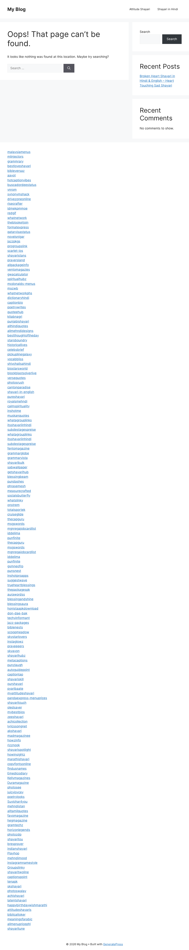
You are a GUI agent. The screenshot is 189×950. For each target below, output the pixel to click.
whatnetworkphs (19, 293)
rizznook (13, 745)
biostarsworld (17, 368)
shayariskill (15, 679)
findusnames (17, 768)
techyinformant (18, 618)
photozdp (14, 834)
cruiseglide (15, 514)
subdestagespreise (21, 429)
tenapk (12, 881)
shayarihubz (16, 655)
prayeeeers (15, 646)
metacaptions (17, 660)
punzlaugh (15, 665)
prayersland (16, 260)
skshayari (14, 886)
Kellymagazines (18, 778)
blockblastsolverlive (22, 373)
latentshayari (17, 900)
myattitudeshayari (20, 693)
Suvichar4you (17, 801)
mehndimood (17, 858)
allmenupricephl (19, 924)
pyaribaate (15, 688)
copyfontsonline (19, 764)
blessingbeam (17, 477)
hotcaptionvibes (19, 180)
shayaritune (16, 928)
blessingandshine (20, 599)
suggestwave (17, 580)
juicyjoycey (15, 792)
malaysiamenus (18, 152)
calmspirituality (18, 406)
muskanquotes (18, 415)
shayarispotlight (19, 750)
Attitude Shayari (139, 9)
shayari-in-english (20, 392)
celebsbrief (15, 349)
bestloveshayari (19, 166)
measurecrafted (19, 491)
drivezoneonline (19, 199)
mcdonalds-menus (21, 284)
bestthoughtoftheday (23, 335)
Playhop (13, 853)
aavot (11, 175)
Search (145, 32)
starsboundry (17, 340)
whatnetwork (17, 218)
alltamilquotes (17, 811)
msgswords (16, 524)
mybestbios (16, 712)
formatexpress (18, 227)
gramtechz (15, 825)
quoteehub (15, 312)
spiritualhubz (16, 279)
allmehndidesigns (20, 331)
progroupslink (17, 246)
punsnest (14, 571)
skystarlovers (17, 637)
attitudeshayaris (19, 910)
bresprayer (15, 844)
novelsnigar (15, 237)
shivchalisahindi (19, 364)
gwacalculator (17, 274)
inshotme (14, 411)
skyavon (13, 651)
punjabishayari (18, 321)
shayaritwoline (18, 872)
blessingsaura (17, 604)
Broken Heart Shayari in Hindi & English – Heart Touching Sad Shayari (157, 80)
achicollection (17, 721)
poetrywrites (16, 307)
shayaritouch (16, 702)
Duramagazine (18, 783)
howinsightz (16, 754)
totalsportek (16, 510)
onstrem (13, 505)
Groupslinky (16, 867)
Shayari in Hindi (167, 9)
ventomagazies (18, 269)
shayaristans (16, 255)
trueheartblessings (21, 585)
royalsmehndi (17, 401)
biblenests (15, 627)
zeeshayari (15, 717)
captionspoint (17, 877)
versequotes (16, 378)
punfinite (13, 538)
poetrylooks (16, 797)
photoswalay (16, 891)
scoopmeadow (18, 632)
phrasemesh (16, 486)
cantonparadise (18, 387)
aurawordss (16, 594)
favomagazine (17, 815)
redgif (11, 213)
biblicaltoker (16, 914)
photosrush (15, 382)
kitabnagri (14, 316)
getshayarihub (18, 472)
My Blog (16, 9)
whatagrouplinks (19, 420)
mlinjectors (15, 156)
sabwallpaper (17, 467)
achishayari (15, 896)
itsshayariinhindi (19, 425)
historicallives (17, 345)
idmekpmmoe (17, 208)
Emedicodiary (17, 773)
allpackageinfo (18, 265)
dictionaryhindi (18, 298)
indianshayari (17, 848)
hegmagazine (17, 820)
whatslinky (15, 500)
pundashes (15, 481)
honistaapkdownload (22, 608)
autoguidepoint (18, 670)
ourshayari (15, 684)
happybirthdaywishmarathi (27, 905)
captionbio (15, 302)
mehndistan (16, 806)
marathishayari (18, 759)
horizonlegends (18, 830)
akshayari (14, 731)
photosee (14, 787)
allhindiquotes (17, 326)
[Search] (68, 68)
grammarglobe (18, 453)
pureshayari (16, 397)
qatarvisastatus (18, 232)
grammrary (15, 161)
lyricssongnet (17, 726)
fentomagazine (18, 448)
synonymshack (18, 194)
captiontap (15, 674)
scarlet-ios (15, 251)
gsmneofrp (15, 566)
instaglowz (15, 641)
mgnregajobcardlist (21, 528)
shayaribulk (15, 462)
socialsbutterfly (18, 495)
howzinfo (14, 740)
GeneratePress (113, 944)
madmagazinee (18, 736)
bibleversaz (16, 171)
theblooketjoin (17, 222)
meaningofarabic (19, 919)
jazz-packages (18, 623)
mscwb (12, 288)
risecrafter (15, 203)
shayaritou (15, 839)
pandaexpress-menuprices (27, 698)
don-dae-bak (17, 613)
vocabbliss (15, 359)
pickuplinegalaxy (19, 354)
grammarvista (17, 458)
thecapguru (15, 519)
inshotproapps (17, 575)
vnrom (12, 189)
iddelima (13, 533)
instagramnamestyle (22, 863)
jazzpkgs (13, 241)
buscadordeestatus (21, 185)
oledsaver (14, 707)
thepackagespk (18, 589)
